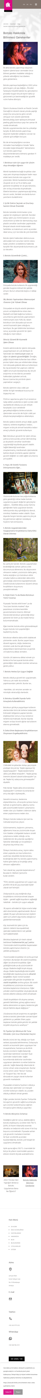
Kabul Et (8, 1392)
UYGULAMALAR (15, 1246)
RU (31, 4)
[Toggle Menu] (36, 4)
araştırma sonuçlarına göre (14, 114)
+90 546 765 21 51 (14, 1345)
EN (24, 4)
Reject (18, 1392)
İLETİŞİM (13, 1250)
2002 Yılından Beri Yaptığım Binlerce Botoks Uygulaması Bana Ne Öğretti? (11, 1186)
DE (27, 4)
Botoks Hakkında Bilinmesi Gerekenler (30, 1183)
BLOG (12, 1240)
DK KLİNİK (14, 1227)
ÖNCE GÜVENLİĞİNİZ (17, 1230)
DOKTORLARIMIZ (16, 1233)
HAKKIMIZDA (15, 1236)
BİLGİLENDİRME (15, 1243)
